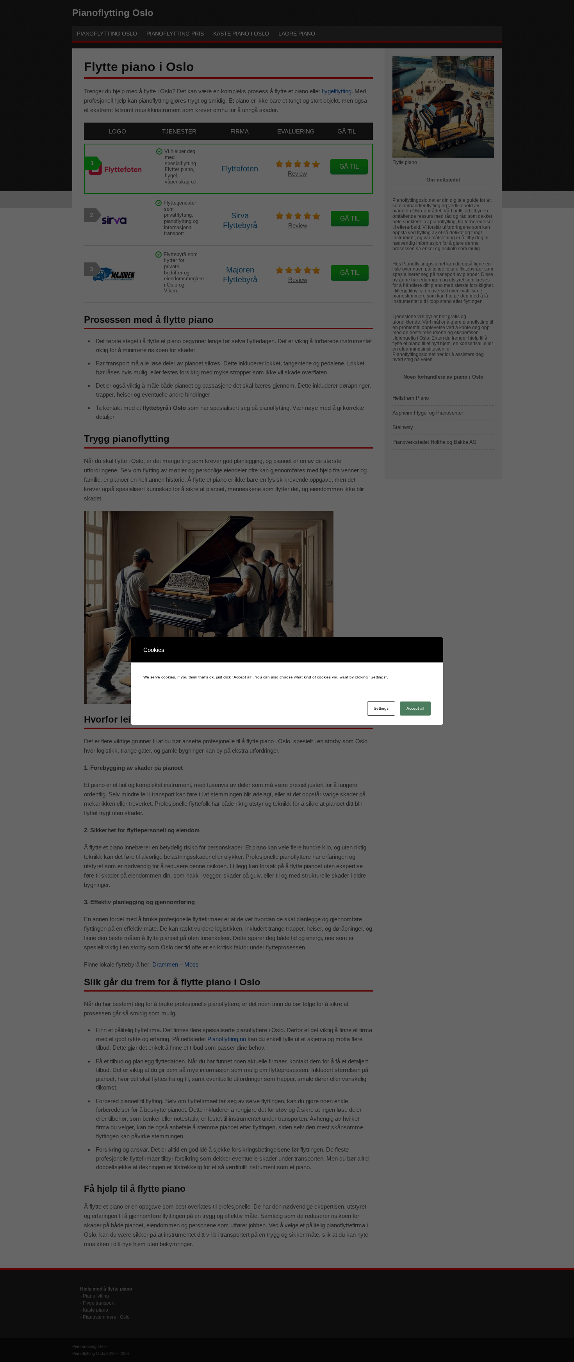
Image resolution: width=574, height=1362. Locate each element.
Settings (381, 708)
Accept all (415, 708)
